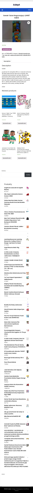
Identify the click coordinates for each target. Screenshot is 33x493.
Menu (29, 10)
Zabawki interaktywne (24, 53)
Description (7, 61)
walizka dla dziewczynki (16, 55)
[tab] (7, 61)
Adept (16, 4)
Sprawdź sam (7, 49)
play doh (7, 55)
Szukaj (4, 171)
